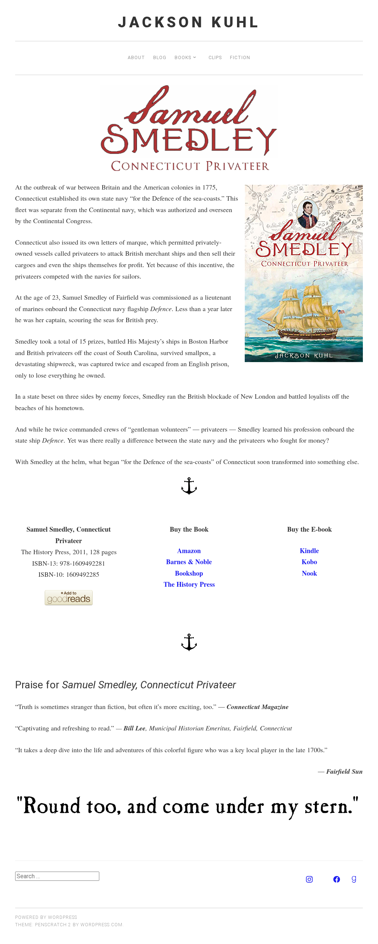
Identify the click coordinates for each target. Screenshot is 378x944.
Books (183, 57)
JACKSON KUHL (189, 22)
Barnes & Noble (189, 561)
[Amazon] (323, 880)
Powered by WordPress (46, 917)
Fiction (240, 57)
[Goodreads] (354, 880)
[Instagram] (309, 880)
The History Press (189, 584)
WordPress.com (101, 924)
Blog (159, 57)
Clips (215, 57)
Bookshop (189, 573)
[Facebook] (337, 880)
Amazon (189, 550)
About (136, 57)
